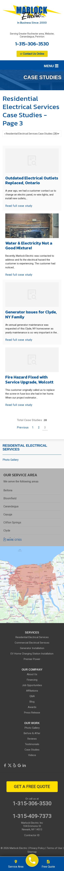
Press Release (32, 712)
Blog (32, 701)
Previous (23, 427)
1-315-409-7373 (32, 816)
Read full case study (18, 205)
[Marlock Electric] (32, 860)
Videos (32, 755)
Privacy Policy (37, 848)
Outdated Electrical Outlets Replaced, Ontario (31, 180)
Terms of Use (54, 848)
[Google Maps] (19, 765)
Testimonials (32, 744)
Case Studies (32, 749)
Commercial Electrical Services (32, 642)
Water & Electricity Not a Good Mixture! (28, 245)
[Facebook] (5, 765)
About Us (32, 674)
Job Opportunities (32, 685)
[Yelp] (14, 765)
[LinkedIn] (24, 765)
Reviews (32, 738)
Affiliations (32, 690)
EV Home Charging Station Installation (32, 653)
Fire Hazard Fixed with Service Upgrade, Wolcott (29, 379)
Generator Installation (32, 648)
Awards (32, 707)
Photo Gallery (11, 459)
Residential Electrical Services (25, 447)
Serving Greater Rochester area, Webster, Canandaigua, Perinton (32, 35)
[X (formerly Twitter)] (10, 765)
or (32, 53)
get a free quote (32, 786)
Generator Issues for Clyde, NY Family (31, 314)
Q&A (32, 696)
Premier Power (32, 659)
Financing (32, 679)
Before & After (32, 733)
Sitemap (32, 851)
